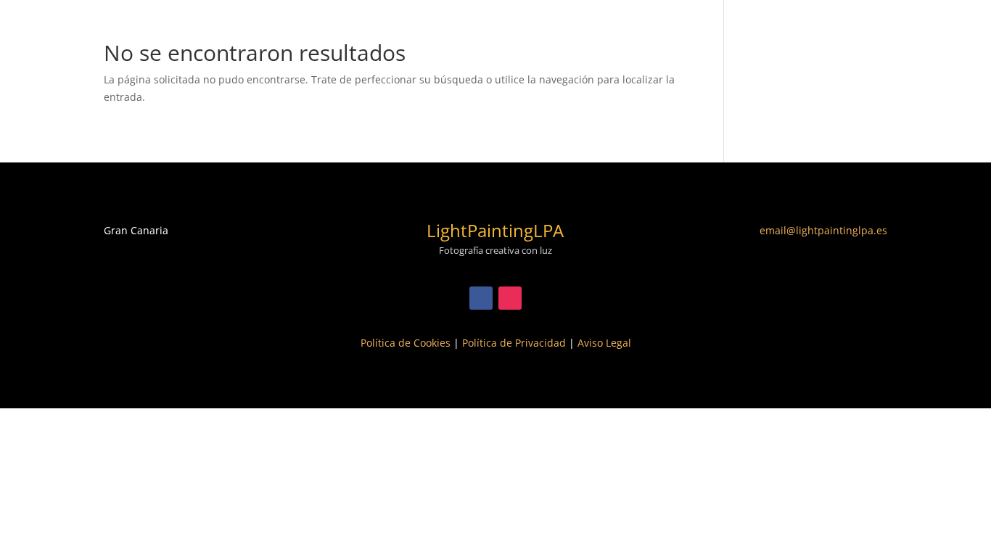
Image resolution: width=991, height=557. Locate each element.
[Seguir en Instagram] (510, 298)
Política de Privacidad (514, 343)
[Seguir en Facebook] (481, 298)
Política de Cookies (406, 343)
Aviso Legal (604, 343)
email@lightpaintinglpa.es (823, 230)
